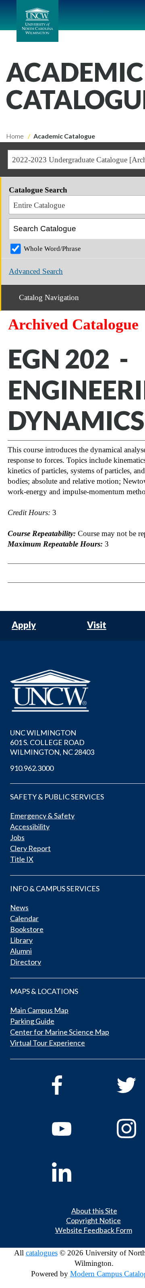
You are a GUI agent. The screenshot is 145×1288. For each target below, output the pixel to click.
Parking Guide (32, 1021)
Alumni (21, 950)
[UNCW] (37, 21)
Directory (25, 961)
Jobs (17, 837)
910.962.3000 (32, 768)
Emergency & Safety (42, 815)
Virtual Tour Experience (47, 1042)
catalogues (42, 1253)
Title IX (21, 859)
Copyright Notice (93, 1220)
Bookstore (27, 929)
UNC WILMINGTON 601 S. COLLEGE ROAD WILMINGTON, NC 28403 (52, 742)
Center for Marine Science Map (59, 1031)
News (19, 907)
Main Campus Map (39, 1010)
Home (15, 136)
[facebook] (73, 1085)
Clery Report (30, 848)
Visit (96, 625)
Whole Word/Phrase (52, 249)
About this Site (94, 1210)
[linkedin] (73, 1172)
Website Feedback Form (93, 1230)
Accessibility (30, 826)
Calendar (24, 918)
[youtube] (73, 1128)
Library (21, 940)
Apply (24, 625)
